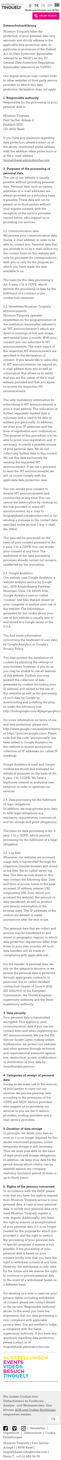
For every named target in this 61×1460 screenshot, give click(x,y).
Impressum (11, 1433)
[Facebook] (5, 1428)
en (49, 5)
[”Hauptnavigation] (56, 5)
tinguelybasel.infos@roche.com (25, 1452)
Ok (53, 1419)
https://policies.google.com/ (26, 733)
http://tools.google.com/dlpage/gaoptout (31, 711)
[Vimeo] (14, 1428)
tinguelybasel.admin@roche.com (26, 160)
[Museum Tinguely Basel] (12, 9)
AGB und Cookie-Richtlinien (35, 1410)
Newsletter (37, 1428)
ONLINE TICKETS (47, 16)
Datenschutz (32, 1433)
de (36, 5)
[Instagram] (23, 1428)
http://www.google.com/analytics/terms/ (32, 729)
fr (43, 5)
